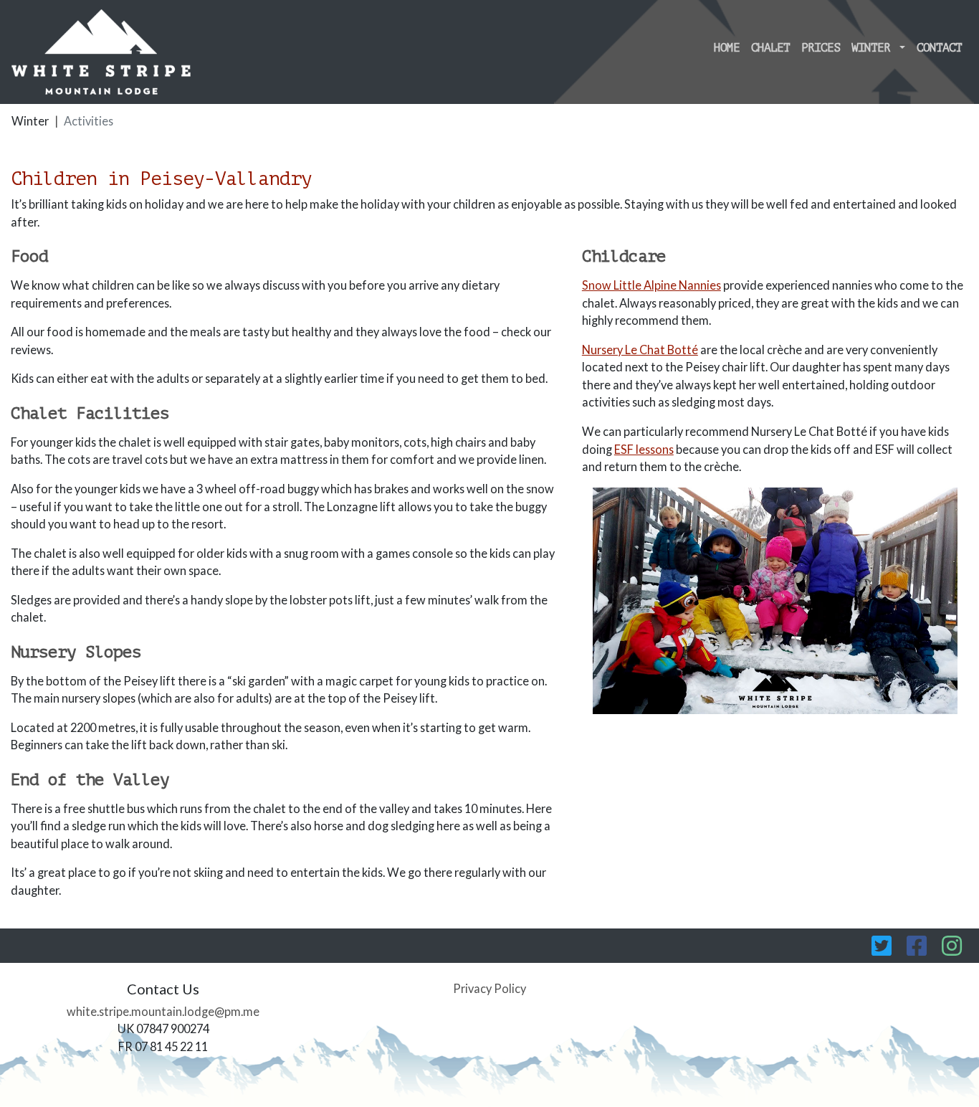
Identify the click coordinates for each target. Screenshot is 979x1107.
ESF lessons (644, 449)
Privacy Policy (489, 988)
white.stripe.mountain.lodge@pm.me (163, 1011)
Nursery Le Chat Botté (640, 349)
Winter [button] (874, 48)
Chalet (770, 48)
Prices (820, 48)
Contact (939, 48)
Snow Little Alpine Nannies (651, 285)
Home (727, 48)
